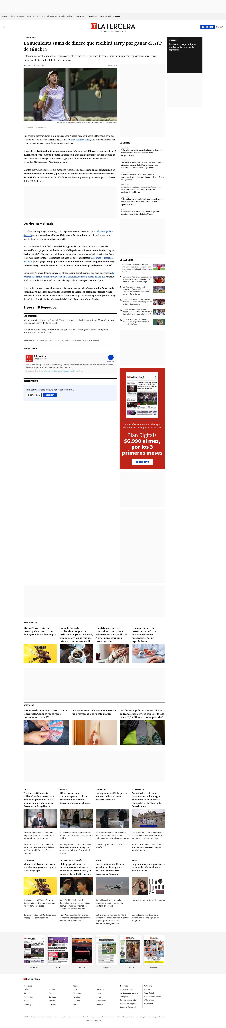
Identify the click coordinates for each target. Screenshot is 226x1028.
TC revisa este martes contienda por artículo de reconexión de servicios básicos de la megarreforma (141, 152)
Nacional (20, 16)
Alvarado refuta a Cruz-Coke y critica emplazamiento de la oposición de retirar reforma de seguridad (142, 177)
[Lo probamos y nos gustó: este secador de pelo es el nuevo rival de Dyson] (148, 886)
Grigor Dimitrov (82, 340)
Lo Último (80, 16)
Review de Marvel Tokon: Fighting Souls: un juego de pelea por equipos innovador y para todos (40, 903)
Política (12, 16)
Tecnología (40, 16)
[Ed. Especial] (106, 964)
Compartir (29, 128)
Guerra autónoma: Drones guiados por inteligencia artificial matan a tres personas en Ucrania (110, 869)
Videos (70, 16)
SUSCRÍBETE (142, 461)
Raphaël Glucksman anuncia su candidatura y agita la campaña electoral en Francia (109, 903)
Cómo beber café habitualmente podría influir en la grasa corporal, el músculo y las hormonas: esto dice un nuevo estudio (76, 635)
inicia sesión (34, 395)
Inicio (4, 16)
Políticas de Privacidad (68, 371)
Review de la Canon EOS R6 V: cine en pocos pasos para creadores (40, 916)
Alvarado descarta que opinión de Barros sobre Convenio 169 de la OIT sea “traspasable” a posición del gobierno (141, 189)
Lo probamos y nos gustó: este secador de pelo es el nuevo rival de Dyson (148, 867)
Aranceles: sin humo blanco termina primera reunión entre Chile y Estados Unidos (140, 213)
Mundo (62, 16)
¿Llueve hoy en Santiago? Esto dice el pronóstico (112, 846)
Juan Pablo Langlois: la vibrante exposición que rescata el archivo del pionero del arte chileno (76, 917)
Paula (134, 860)
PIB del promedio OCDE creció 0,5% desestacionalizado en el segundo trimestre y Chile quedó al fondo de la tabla (75, 848)
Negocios (30, 16)
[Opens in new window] (82, 964)
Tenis (46, 340)
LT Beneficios (92, 16)
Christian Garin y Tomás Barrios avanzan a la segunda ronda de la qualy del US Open (136, 321)
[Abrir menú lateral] (4, 27)
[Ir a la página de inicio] (113, 27)
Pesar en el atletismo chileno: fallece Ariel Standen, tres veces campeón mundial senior (148, 847)
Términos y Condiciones (52, 371)
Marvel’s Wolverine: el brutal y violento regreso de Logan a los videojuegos (40, 631)
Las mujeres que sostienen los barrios (148, 900)
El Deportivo (52, 16)
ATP (74, 340)
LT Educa (116, 16)
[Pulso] (58, 964)
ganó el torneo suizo (80, 139)
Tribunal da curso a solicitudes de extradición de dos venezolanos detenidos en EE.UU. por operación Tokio (142, 201)
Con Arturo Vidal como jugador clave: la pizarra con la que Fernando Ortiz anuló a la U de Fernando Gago (137, 279)
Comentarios (41, 128)
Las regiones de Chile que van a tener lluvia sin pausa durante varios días (112, 796)
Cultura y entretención (71, 860)
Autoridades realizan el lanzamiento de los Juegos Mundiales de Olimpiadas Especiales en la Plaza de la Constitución (146, 800)
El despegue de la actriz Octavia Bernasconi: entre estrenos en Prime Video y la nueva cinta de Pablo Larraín (75, 869)
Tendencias (101, 789)
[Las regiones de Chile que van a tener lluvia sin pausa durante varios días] (112, 818)
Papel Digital (105, 16)
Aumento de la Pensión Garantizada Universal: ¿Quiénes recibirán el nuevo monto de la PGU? (45, 714)
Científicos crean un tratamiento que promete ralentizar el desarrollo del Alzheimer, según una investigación (111, 635)
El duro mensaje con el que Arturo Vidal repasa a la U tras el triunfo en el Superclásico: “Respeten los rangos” (137, 311)
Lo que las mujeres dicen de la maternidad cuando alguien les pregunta (145, 917)
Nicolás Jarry (55, 340)
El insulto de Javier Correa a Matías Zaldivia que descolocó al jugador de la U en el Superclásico (137, 301)
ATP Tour (68, 340)
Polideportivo (38, 340)
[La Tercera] (34, 964)
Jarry (62, 340)
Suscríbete (50, 395)
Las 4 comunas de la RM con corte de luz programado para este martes (94, 712)
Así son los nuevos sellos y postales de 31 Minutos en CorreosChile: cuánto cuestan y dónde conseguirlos (112, 835)
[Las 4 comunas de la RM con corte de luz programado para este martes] (94, 732)
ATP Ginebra (94, 340)
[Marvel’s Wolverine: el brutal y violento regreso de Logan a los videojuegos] (40, 653)
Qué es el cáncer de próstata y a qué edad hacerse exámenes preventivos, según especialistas (144, 635)
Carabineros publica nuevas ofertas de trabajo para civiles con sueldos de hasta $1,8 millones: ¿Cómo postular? (142, 714)
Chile (26, 789)
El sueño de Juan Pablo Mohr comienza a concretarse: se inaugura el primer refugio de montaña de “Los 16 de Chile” (66, 331)
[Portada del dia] (142, 416)
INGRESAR (220, 27)
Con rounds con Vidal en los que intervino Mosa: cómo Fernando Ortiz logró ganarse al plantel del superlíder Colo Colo (137, 268)
